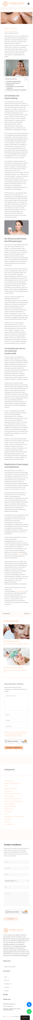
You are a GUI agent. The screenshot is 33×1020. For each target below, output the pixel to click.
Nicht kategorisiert (9, 824)
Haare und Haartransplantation (12, 798)
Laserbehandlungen (9, 803)
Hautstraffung (21, 670)
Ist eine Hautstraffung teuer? (13, 667)
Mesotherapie (8, 811)
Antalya (23, 591)
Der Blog (6, 987)
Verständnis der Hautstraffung (13, 81)
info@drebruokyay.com (9, 1004)
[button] (28, 3)
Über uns (6, 980)
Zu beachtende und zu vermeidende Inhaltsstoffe (15, 87)
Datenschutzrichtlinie (9, 966)
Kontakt (6, 990)
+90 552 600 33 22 (8, 1006)
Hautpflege (20, 643)
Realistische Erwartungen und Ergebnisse (16, 89)
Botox (6, 786)
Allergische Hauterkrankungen (12, 783)
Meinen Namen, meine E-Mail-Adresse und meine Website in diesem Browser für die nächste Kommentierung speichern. (16, 733)
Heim (5, 977)
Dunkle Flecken (8, 791)
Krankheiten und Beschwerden (12, 793)
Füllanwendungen (9, 796)
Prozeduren (7, 984)
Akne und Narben (9, 781)
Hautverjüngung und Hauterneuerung (14, 816)
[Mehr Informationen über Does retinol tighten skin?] (16, 631)
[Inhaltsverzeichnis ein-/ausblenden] (25, 79)
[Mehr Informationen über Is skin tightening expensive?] (16, 656)
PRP (5, 814)
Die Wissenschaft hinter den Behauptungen (13, 84)
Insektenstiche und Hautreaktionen (13, 801)
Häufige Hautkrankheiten (10, 788)
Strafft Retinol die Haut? (11, 641)
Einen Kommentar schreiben (10, 643)
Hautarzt (19, 554)
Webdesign (8, 1016)
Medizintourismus (9, 809)
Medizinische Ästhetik (10, 806)
